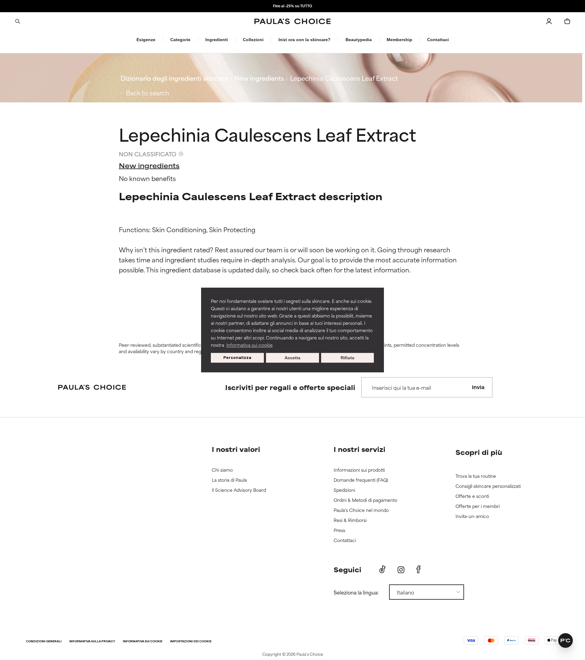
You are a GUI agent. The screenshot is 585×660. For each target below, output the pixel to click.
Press (339, 530)
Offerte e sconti (472, 496)
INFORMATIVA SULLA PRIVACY (92, 641)
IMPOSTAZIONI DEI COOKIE (190, 641)
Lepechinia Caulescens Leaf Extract (344, 78)
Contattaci (438, 39)
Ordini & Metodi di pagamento (365, 500)
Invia (478, 387)
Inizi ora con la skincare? (304, 39)
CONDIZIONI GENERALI (44, 641)
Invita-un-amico (472, 516)
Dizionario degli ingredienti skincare (174, 78)
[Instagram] (401, 569)
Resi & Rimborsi (350, 520)
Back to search (147, 92)
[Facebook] (418, 569)
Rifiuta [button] (347, 357)
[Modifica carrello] (567, 21)
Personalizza (237, 357)
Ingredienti (216, 39)
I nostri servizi (359, 449)
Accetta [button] (292, 357)
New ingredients (259, 78)
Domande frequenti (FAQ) (361, 480)
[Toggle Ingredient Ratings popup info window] (181, 153)
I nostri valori (236, 449)
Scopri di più (479, 452)
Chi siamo (222, 470)
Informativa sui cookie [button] (249, 344)
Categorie (180, 39)
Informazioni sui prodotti (359, 470)
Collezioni (253, 39)
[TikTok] (382, 569)
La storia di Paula (229, 480)
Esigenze (145, 39)
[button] (565, 640)
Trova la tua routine (476, 476)
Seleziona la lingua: (356, 592)
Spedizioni (344, 490)
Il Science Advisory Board (239, 490)
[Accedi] (549, 21)
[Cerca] (18, 21)
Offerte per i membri (478, 506)
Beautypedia (359, 39)
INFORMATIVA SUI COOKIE (142, 641)
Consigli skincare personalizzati (488, 486)
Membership (399, 39)
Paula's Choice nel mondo (361, 510)
